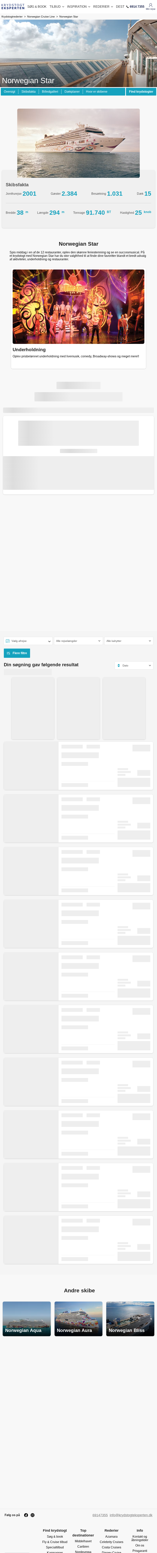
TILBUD (55, 6)
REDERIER (101, 6)
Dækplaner (72, 91)
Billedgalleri (50, 91)
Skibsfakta (28, 91)
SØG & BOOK (37, 6)
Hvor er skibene (96, 91)
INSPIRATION (77, 6)
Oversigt (9, 91)
